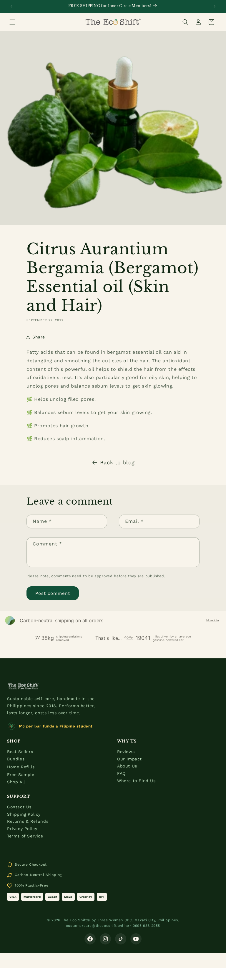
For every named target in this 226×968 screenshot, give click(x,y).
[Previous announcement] (11, 6)
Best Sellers (20, 751)
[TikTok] (120, 938)
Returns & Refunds (27, 821)
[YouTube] (136, 938)
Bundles (15, 759)
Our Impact (129, 759)
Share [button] (38, 337)
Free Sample (20, 774)
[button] (12, 22)
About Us (127, 766)
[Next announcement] (214, 6)
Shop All (16, 782)
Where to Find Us (136, 780)
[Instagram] (105, 938)
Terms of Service (25, 836)
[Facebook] (90, 938)
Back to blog (117, 462)
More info (212, 620)
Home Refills (20, 767)
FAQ (121, 773)
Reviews (125, 751)
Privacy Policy (22, 828)
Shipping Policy (24, 814)
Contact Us (19, 807)
